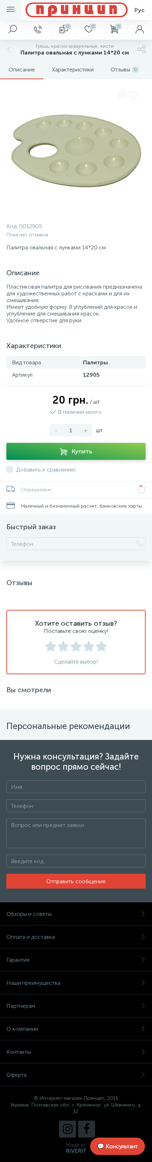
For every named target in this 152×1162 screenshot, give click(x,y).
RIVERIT (76, 1151)
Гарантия (17, 959)
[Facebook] (86, 1129)
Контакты (18, 1051)
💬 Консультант (117, 1146)
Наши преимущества (33, 982)
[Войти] (139, 30)
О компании (22, 1028)
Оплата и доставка (30, 936)
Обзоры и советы (29, 913)
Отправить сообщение (76, 881)
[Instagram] (67, 1129)
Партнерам (20, 1005)
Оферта (16, 1074)
